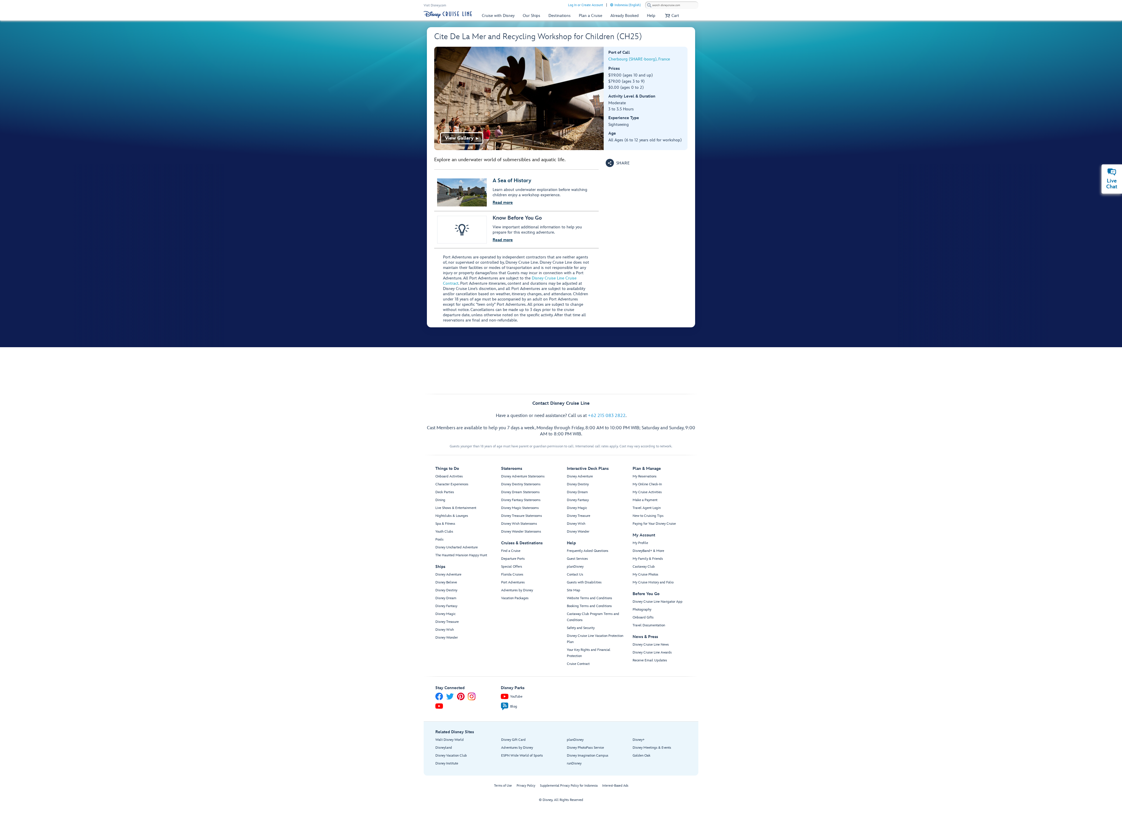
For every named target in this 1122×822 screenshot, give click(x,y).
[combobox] (671, 5)
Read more (503, 202)
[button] (671, 16)
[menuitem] (611, 4)
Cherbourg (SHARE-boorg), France (639, 59)
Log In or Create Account (585, 5)
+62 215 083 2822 (607, 415)
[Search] (649, 5)
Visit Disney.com (435, 5)
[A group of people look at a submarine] (519, 98)
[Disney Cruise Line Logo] (448, 15)
